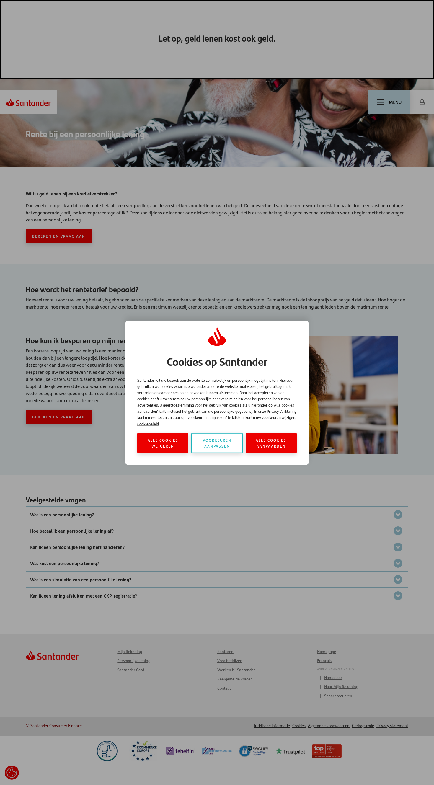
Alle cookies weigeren (163, 442)
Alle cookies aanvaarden (271, 442)
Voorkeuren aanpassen (217, 442)
